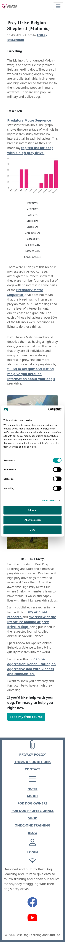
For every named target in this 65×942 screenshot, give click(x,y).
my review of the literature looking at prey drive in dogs (31, 622)
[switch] (57, 469)
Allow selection (32, 520)
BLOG (32, 832)
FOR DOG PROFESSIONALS (32, 810)
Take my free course (26, 716)
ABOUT (32, 796)
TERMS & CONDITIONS (32, 762)
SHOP (32, 818)
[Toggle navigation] (58, 6)
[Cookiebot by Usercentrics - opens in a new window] (48, 410)
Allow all (32, 510)
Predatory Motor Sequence (29, 120)
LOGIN (32, 852)
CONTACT (32, 769)
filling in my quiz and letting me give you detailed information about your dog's (31, 374)
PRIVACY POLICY (32, 754)
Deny (32, 530)
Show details (49, 500)
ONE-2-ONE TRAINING (32, 825)
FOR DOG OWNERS (32, 803)
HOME (32, 788)
